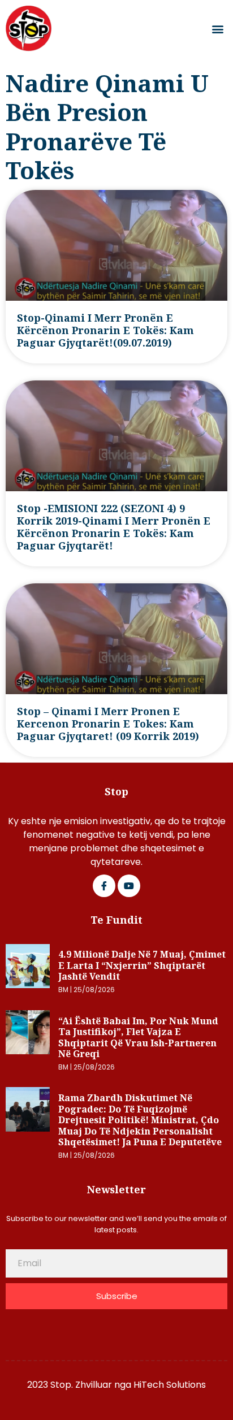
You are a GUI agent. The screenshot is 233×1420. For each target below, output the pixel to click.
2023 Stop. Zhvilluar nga (80, 1384)
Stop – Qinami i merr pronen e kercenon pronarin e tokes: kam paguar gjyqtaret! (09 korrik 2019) (108, 723)
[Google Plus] (129, 885)
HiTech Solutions (169, 1384)
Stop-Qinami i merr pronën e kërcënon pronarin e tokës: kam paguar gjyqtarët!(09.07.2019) (105, 330)
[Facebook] (104, 885)
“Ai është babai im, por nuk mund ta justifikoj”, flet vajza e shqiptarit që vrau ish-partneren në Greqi (138, 1037)
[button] (218, 28)
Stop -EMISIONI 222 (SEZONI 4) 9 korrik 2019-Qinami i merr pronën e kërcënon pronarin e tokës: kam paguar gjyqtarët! (113, 526)
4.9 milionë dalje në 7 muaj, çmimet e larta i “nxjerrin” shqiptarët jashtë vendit (142, 965)
